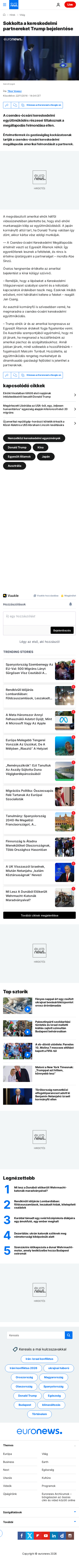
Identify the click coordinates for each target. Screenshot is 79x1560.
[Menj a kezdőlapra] (13, 4)
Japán (46, 456)
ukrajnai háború (58, 1368)
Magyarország (53, 1377)
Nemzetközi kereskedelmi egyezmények (34, 438)
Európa (7, 1453)
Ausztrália (14, 465)
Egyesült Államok (19, 456)
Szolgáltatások (12, 1512)
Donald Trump (17, 447)
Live (70, 4)
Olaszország (24, 1386)
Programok (49, 1485)
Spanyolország (53, 1386)
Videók (7, 1485)
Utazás (7, 1477)
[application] (39, 58)
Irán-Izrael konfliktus (39, 1359)
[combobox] (39, 1335)
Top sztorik (15, 991)
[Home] (4, 14)
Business (8, 1461)
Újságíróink (10, 1493)
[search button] (68, 1335)
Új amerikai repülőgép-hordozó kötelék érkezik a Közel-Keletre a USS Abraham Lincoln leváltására (33, 423)
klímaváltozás (51, 1405)
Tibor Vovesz (14, 91)
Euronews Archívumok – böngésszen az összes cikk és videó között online (58, 1497)
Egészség (54, 1395)
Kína (41, 447)
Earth (45, 1461)
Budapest (25, 1405)
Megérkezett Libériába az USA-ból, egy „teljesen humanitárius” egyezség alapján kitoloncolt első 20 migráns (35, 409)
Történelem (39, 1414)
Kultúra (46, 1477)
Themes (8, 1445)
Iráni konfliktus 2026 (23, 1368)
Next (6, 1470)
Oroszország (24, 1377)
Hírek (12, 15)
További (8, 1522)
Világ (22, 15)
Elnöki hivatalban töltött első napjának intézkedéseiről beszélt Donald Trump (27, 394)
